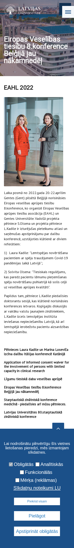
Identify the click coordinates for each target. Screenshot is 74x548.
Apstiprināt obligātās (37, 531)
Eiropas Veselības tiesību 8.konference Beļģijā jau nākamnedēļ (32, 389)
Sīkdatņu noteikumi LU (37, 488)
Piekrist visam (37, 501)
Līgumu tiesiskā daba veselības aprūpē (33, 379)
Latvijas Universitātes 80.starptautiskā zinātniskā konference (33, 414)
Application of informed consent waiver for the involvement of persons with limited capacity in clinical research (36, 366)
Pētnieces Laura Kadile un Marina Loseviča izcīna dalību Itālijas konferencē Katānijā (36, 351)
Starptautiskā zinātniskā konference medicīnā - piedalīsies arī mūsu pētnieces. (35, 401)
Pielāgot (37, 515)
